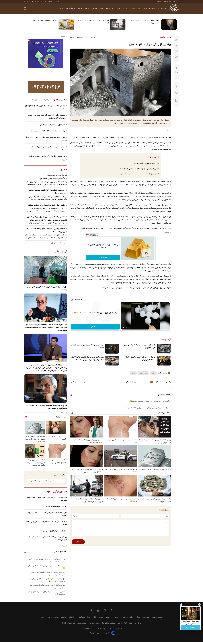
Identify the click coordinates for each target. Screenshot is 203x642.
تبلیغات (50, 1)
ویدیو (119, 8)
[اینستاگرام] (98, 610)
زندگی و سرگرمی (97, 8)
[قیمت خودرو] (176, 94)
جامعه (80, 8)
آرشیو (29, 1)
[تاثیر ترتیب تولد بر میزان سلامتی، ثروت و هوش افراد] (117, 24)
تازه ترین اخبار (60, 99)
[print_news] (176, 45)
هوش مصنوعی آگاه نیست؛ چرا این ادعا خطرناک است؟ (87, 346)
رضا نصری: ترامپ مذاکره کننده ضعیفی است (48, 131)
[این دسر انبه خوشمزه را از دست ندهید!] (66, 24)
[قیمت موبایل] (176, 101)
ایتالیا (153, 373)
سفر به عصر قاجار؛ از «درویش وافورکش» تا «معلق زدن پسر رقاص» (47, 514)
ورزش (145, 8)
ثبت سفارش (95, 326)
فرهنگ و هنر (70, 8)
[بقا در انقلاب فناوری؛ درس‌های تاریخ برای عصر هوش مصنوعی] (164, 349)
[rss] (112, 610)
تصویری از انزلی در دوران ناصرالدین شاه (53, 530)
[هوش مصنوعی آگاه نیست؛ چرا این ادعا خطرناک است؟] (112, 349)
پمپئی (133, 373)
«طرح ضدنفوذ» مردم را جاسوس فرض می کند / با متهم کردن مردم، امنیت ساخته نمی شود (46, 407)
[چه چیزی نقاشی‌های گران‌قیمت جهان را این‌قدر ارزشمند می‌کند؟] (169, 24)
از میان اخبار (166, 339)
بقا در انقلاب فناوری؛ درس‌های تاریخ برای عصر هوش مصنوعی (139, 346)
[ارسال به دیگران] (176, 51)
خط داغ (63, 169)
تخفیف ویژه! (190, 627)
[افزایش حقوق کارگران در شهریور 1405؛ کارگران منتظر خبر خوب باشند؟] (45, 270)
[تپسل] (87, 235)
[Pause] (123, 327)
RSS (25, 1)
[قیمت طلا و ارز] (176, 87)
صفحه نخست (161, 8)
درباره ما (43, 1)
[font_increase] (176, 68)
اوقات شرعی (81, 623)
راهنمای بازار (110, 8)
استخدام (56, 1)
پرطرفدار (45, 99)
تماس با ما (36, 1)
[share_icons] (176, 57)
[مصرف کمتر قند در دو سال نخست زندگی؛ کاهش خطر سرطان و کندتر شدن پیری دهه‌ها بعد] (112, 361)
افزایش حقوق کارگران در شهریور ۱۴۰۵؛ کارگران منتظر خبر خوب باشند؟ (46, 288)
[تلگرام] (91, 610)
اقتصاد (87, 8)
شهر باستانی (143, 373)
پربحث (34, 99)
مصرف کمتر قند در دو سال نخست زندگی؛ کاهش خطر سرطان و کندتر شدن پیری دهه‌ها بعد (87, 358)
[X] (105, 610)
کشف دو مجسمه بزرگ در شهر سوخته (144, 163)
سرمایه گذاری (102, 257)
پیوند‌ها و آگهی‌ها (108, 623)
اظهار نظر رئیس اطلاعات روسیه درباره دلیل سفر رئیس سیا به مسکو (46, 523)
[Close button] (199, 604)
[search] (25, 8)
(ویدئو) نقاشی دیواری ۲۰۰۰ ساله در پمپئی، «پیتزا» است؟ (137, 168)
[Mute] (126, 327)
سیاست (152, 8)
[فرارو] (174, 8)
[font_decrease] (176, 76)
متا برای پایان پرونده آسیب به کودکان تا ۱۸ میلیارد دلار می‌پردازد (140, 358)
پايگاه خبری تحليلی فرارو (97, 628)
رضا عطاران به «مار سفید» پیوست (55, 506)
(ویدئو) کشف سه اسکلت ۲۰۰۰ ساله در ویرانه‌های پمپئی (138, 174)
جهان (62, 8)
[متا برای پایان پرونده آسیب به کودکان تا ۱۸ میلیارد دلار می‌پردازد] (164, 361)
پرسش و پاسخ (94, 623)
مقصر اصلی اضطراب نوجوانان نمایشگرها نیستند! (46, 205)
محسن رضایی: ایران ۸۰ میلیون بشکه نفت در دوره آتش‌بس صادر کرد (47, 230)
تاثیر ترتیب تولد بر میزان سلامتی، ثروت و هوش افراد (93, 21)
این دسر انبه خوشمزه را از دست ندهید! (44, 20)
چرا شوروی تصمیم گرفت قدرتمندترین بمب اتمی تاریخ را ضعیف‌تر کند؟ (48, 538)
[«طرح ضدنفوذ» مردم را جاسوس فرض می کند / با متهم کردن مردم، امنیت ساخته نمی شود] (45, 388)
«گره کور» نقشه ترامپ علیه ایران (52, 124)
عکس (125, 8)
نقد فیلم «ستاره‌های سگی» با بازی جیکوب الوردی (46, 216)
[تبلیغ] (46, 87)
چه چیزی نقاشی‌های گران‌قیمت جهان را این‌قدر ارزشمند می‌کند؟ (145, 21)
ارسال (78, 541)
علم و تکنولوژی (135, 8)
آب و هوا (71, 623)
